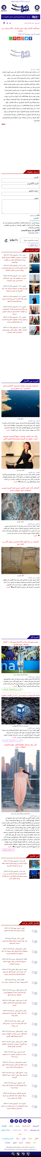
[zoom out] (10, 23)
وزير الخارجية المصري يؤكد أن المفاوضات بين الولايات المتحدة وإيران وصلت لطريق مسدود (14, 311)
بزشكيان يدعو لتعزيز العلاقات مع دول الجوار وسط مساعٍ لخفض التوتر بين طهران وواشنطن (14, 260)
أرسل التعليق (34, 245)
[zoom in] (4, 23)
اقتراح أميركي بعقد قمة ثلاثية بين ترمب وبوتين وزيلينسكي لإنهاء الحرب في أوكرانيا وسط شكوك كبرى (14, 876)
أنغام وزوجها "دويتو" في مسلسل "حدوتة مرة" (14, 982)
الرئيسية (37, 23)
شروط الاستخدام (35, 220)
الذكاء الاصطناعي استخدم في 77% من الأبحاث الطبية (20, 695)
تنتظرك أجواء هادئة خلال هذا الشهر (14, 930)
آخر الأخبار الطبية (8, 850)
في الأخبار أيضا (28, 23)
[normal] (7, 23)
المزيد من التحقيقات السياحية (12, 689)
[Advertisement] (20, 148)
